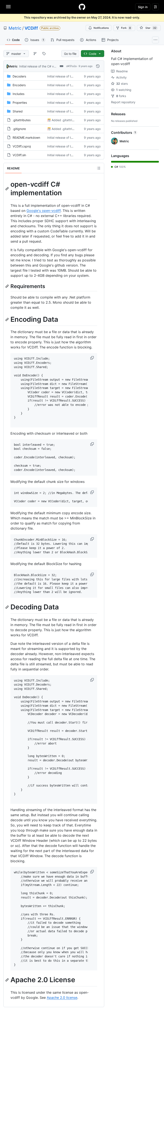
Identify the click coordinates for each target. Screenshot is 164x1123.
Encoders (19, 85)
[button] (92, 358)
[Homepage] (82, 6)
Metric (15, 28)
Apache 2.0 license (62, 997)
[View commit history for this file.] (97, 66)
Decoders (19, 76)
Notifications (101, 27)
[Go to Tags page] (44, 53)
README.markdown (26, 137)
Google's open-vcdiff (43, 210)
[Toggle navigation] (8, 6)
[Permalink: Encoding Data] (7, 319)
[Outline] (98, 168)
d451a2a (71, 66)
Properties (20, 102)
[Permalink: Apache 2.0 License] (7, 980)
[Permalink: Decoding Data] (7, 607)
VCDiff (31, 28)
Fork (126, 27)
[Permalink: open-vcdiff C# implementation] (7, 189)
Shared (18, 111)
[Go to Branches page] (35, 53)
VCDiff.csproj (22, 146)
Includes (18, 94)
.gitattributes (22, 120)
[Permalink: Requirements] (7, 286)
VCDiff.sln (19, 155)
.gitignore (19, 129)
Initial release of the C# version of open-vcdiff (51, 66)
